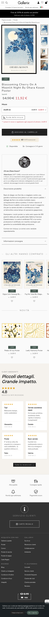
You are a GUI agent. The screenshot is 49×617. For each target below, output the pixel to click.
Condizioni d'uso (6, 578)
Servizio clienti (29, 571)
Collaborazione (29, 548)
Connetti (27, 567)
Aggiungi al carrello (26, 132)
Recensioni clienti (30, 545)
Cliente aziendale (29, 582)
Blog (2, 567)
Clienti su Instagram (7, 571)
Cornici (3, 548)
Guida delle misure (14, 117)
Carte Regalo (26, 524)
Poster (3, 545)
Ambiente (27, 552)
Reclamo (27, 586)
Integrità (3, 582)
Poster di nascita (6, 552)
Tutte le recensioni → (24, 465)
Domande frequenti (30, 575)
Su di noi (27, 541)
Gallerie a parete (6, 541)
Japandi (4, 94)
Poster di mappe (6, 556)
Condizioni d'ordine (7, 575)
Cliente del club (29, 578)
